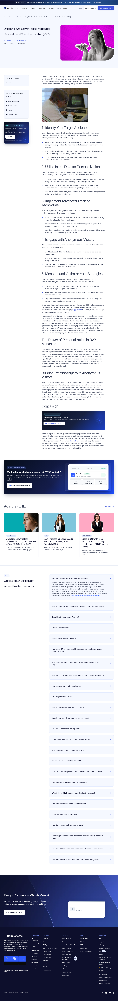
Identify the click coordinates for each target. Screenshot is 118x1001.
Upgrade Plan (47, 957)
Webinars (101, 954)
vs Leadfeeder (36, 944)
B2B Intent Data (66, 954)
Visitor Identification (12, 101)
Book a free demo (90, 8)
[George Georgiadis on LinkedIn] (106, 993)
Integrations (102, 942)
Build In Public (103, 980)
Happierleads (77, 310)
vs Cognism (35, 956)
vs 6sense (34, 959)
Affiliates (45, 960)
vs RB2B (34, 947)
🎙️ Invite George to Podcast (104, 963)
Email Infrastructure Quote (106, 971)
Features (45, 938)
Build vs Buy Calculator (105, 977)
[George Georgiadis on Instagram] (113, 993)
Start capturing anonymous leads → (54, 423)
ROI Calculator (103, 974)
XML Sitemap (47, 970)
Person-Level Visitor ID (68, 945)
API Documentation (104, 948)
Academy (64, 966)
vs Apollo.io (35, 953)
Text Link (8, 83)
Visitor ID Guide (11, 114)
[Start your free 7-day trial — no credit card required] (59, 2)
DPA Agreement (47, 963)
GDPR (82, 942)
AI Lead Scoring (11, 106)
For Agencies (47, 954)
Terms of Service (66, 938)
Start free (9, 136)
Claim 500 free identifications (19, 486)
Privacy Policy (84, 938)
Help (100, 938)
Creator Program (67, 972)
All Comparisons (35, 939)
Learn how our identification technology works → (86, 595)
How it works (65, 942)
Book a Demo (47, 951)
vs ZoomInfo (35, 950)
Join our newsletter (104, 983)
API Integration (103, 945)
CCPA (82, 945)
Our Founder (65, 975)
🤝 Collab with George (105, 968)
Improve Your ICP (67, 962)
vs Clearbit (35, 962)
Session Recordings (67, 951)
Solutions (45, 942)
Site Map (45, 967)
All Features (10, 97)
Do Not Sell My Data (86, 951)
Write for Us (65, 969)
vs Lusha (34, 969)
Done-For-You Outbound (50, 948)
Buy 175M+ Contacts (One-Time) (105, 958)
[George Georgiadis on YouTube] (110, 993)
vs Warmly (35, 966)
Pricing (9, 110)
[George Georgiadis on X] (102, 993)
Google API (83, 948)
